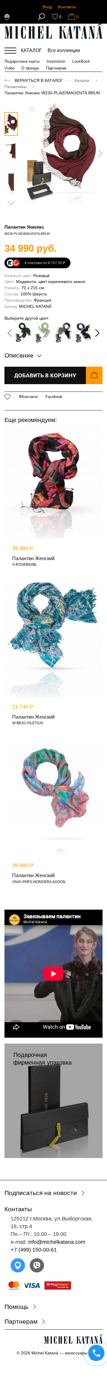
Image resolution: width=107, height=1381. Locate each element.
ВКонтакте (28, 397)
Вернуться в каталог (39, 80)
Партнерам (56, 68)
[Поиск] (41, 16)
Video (9, 68)
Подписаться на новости (40, 1192)
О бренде (30, 68)
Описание (19, 355)
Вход (47, 7)
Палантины (16, 86)
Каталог (83, 80)
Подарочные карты (22, 61)
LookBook (81, 61)
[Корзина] (71, 17)
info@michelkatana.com (56, 1242)
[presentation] (98, 153)
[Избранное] (55, 17)
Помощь (16, 1306)
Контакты (67, 7)
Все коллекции (64, 50)
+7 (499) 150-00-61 (34, 1250)
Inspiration (56, 61)
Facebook (53, 397)
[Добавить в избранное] (7, 397)
